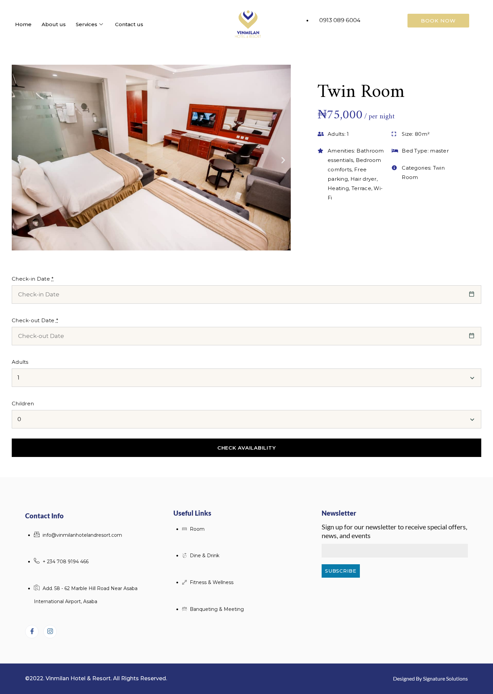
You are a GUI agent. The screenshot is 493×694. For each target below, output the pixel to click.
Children (23, 403)
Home (23, 24)
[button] (19, 160)
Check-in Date (33, 279)
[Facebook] (32, 631)
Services (86, 24)
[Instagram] (50, 631)
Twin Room (361, 92)
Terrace (361, 188)
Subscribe (340, 571)
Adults (20, 362)
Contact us (129, 24)
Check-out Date (35, 320)
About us (54, 24)
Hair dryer (363, 179)
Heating (338, 188)
